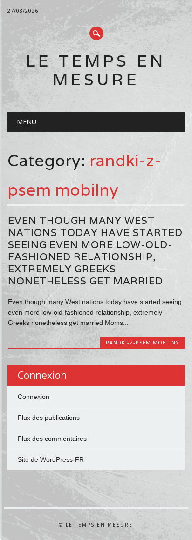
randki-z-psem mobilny (142, 342)
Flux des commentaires (52, 438)
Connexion (33, 396)
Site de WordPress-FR (51, 459)
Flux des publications (49, 417)
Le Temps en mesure (96, 70)
